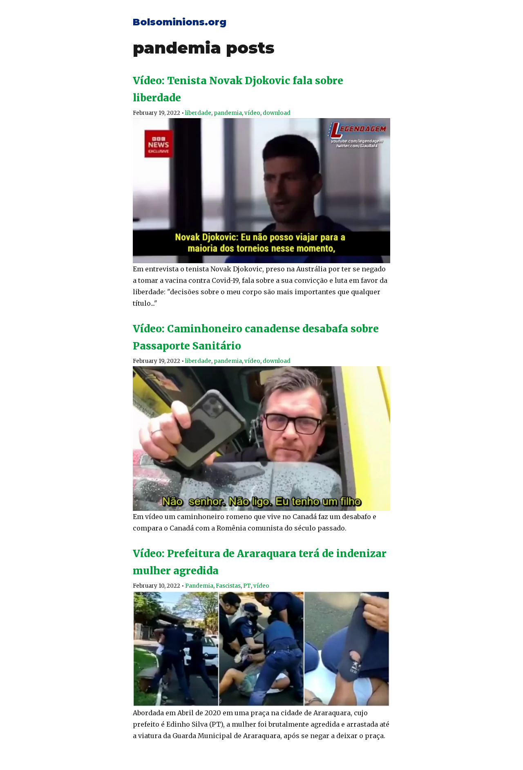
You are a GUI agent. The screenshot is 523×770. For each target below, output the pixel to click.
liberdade (198, 113)
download (277, 113)
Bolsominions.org (179, 22)
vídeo (252, 113)
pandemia (228, 113)
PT (247, 585)
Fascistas (228, 585)
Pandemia (199, 585)
